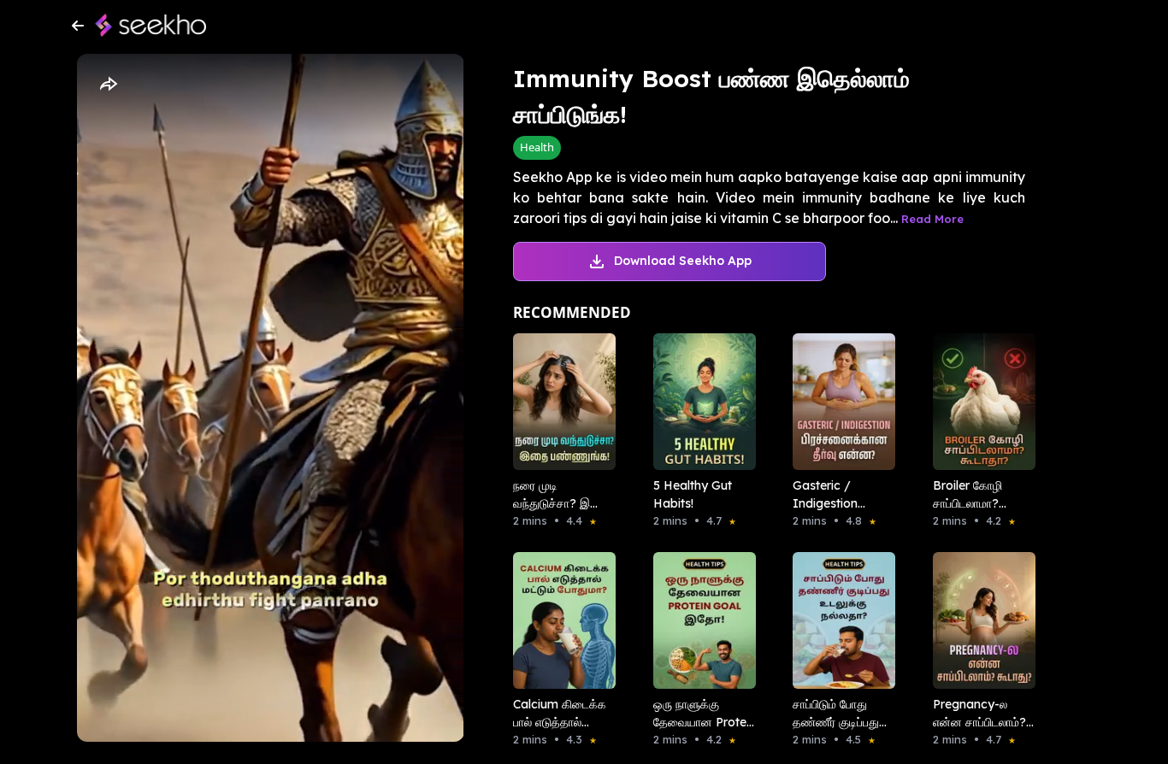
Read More (932, 219)
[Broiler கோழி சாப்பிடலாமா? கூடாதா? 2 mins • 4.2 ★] (979, 401)
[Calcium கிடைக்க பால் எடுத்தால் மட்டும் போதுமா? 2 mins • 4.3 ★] (559, 620)
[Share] (108, 85)
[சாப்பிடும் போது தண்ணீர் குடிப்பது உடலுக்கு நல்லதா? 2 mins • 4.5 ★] (839, 620)
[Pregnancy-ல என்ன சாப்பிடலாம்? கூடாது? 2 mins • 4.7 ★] (979, 620)
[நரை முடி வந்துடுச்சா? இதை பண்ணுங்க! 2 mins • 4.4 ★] (559, 401)
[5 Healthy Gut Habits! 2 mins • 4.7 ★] (699, 401)
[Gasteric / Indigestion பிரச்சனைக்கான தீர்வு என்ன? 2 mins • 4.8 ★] (839, 401)
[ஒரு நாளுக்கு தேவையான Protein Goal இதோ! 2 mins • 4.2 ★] (699, 620)
